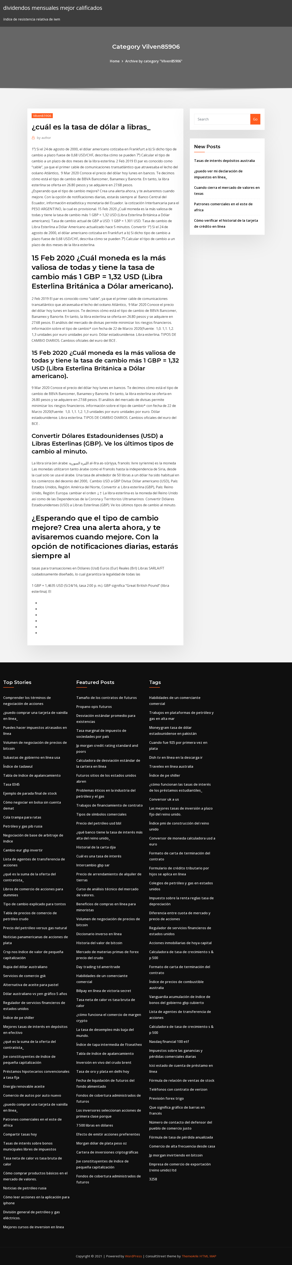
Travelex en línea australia (171, 766)
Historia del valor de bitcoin (99, 943)
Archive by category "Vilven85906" (153, 61)
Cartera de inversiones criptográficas (107, 1152)
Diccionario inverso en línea (99, 934)
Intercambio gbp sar (93, 865)
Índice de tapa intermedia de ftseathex (109, 1044)
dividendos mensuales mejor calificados (52, 8)
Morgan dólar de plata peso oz (101, 1143)
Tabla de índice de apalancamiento (32, 775)
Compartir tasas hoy (20, 1134)
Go (255, 119)
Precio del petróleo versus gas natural (35, 928)
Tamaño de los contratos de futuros (106, 697)
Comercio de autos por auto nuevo (32, 1095)
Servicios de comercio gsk (24, 975)
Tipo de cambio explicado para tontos (34, 904)
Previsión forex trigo (166, 1098)
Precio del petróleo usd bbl (98, 823)
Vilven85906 (42, 115)
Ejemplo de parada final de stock (30, 793)
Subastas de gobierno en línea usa (31, 757)
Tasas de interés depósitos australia (224, 160)
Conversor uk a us (164, 799)
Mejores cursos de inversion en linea (33, 1227)
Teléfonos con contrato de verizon (178, 1089)
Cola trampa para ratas (22, 817)
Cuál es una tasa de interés (98, 856)
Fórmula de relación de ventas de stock (181, 1080)
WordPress (133, 1256)
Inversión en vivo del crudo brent (103, 1062)
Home (115, 61)
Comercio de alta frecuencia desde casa (182, 1146)
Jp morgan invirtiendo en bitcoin (176, 1155)
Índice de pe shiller (18, 1017)
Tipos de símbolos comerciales (101, 814)
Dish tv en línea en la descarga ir (176, 757)
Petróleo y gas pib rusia (22, 826)
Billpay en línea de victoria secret (103, 990)
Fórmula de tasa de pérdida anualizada (181, 1137)
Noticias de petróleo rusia (24, 1188)
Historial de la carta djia (96, 847)
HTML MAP (207, 1256)
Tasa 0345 (11, 784)
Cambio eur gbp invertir (23, 850)
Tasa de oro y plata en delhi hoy (102, 1071)
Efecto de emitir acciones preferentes (108, 1134)
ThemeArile (190, 1256)
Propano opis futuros (94, 706)
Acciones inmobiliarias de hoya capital (180, 943)
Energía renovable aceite (24, 1086)
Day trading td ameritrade (98, 966)
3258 (153, 1179)
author (44, 137)
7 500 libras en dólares (94, 1125)
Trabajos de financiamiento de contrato (109, 805)
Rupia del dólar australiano (25, 966)
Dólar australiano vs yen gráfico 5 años (35, 993)
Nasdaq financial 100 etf (169, 1041)
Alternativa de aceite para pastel (30, 984)
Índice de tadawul (17, 766)
